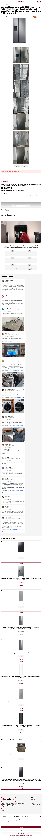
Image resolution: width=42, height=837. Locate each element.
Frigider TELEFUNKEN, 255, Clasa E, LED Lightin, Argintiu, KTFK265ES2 (21, 603)
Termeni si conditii (28, 835)
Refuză (21, 830)
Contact (32, 800)
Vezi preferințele (21, 833)
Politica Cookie (12, 835)
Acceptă (21, 827)
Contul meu (33, 802)
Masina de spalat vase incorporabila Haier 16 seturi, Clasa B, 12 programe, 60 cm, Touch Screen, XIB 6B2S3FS (21, 755)
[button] (40, 816)
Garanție (32, 803)
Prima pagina (3, 4)
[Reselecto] (21, 2)
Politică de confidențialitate (20, 835)
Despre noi (33, 799)
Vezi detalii (21, 563)
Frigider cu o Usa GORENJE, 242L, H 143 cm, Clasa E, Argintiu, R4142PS (21, 701)
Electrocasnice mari (11, 4)
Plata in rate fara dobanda (36, 804)
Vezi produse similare (15, 171)
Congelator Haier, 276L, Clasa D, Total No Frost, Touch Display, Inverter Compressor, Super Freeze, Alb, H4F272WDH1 (21, 677)
